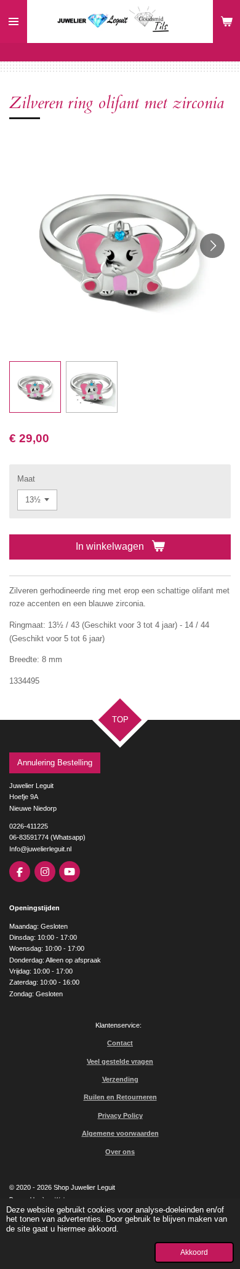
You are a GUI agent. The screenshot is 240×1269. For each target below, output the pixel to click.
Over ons (120, 1151)
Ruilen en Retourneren (120, 1097)
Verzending (120, 1079)
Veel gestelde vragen (120, 1061)
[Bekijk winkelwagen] (226, 21)
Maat (26, 478)
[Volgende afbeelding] (212, 245)
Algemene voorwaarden (120, 1133)
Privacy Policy (120, 1115)
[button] (35, 387)
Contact (120, 1043)
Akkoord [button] (194, 1252)
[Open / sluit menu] (13, 21)
